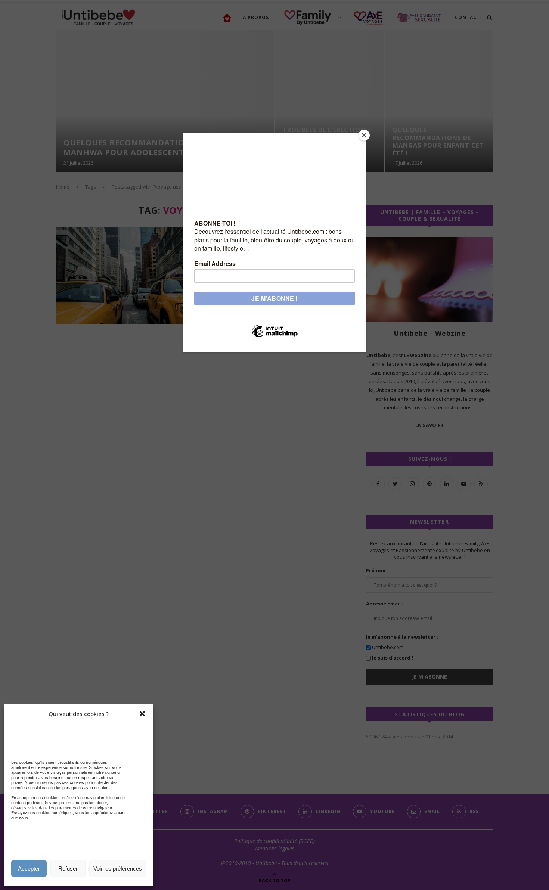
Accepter (29, 868)
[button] (142, 713)
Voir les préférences (117, 868)
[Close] (364, 135)
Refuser (68, 868)
